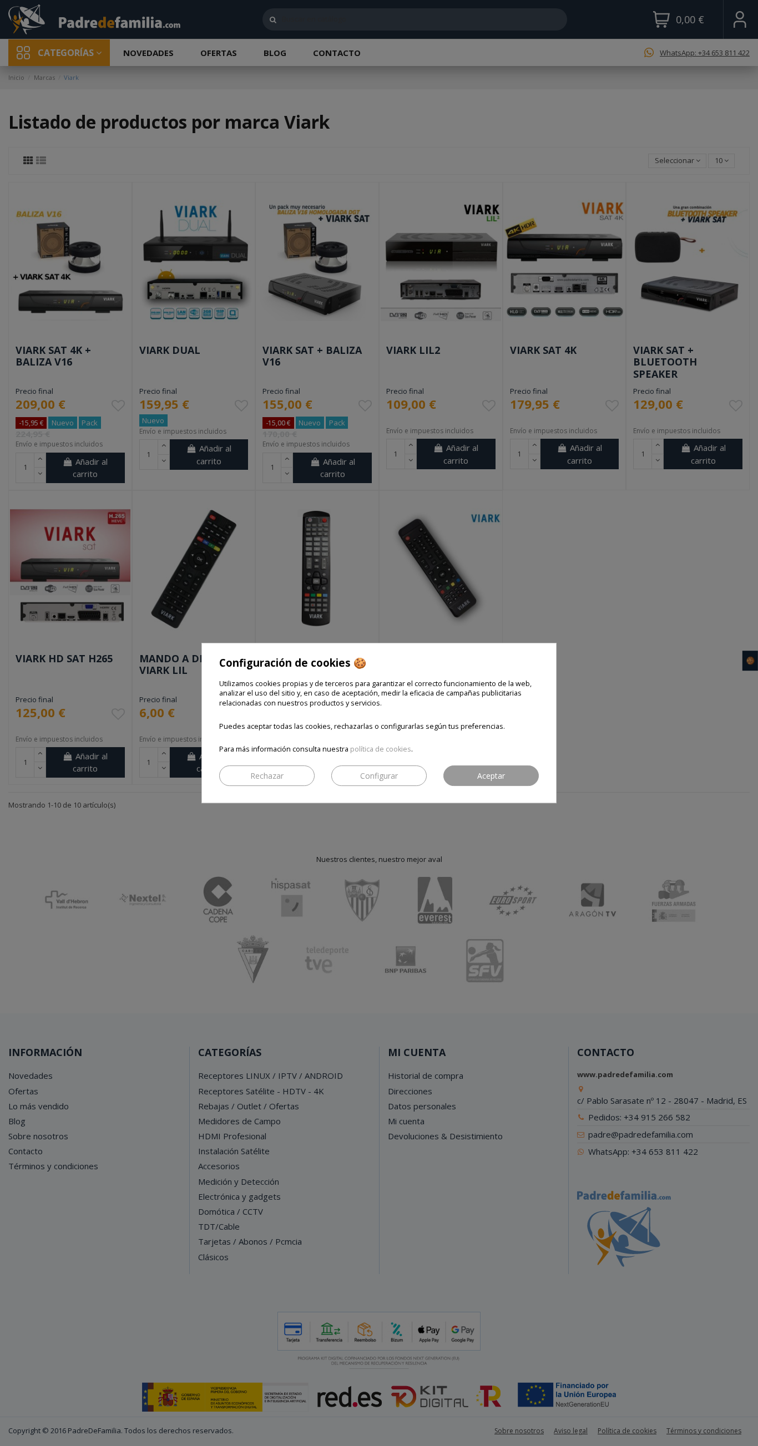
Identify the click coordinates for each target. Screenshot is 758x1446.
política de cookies (380, 749)
